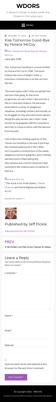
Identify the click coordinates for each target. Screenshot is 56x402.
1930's (19, 198)
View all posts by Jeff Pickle (20, 230)
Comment (11, 272)
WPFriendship (26, 396)
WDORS (28, 5)
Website (9, 345)
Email (8, 330)
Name (9, 315)
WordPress (48, 396)
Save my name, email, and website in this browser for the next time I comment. (26, 365)
